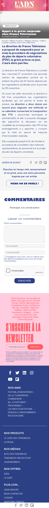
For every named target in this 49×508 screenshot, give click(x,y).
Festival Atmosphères (20, 392)
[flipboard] (32, 506)
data (6, 474)
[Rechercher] (45, 5)
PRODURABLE (15, 405)
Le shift (8, 478)
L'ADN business (12, 462)
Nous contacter (13, 493)
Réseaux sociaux (10, 26)
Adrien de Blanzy (12, 37)
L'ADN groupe (11, 489)
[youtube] (10, 380)
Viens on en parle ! (24, 183)
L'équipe (8, 497)
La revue (9, 442)
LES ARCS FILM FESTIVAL (20, 409)
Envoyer (24, 280)
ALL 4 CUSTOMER (16, 402)
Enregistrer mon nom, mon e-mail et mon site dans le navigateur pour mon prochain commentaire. (24, 258)
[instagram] (31, 374)
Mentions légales (14, 501)
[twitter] (21, 506)
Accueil (5, 41)
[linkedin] (26, 506)
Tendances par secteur (17, 458)
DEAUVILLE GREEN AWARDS (22, 412)
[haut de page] (44, 504)
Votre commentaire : (13, 223)
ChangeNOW (15, 398)
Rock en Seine (16, 415)
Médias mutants (16, 41)
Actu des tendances (15, 454)
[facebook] (16, 506)
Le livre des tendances (17, 438)
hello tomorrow (18, 395)
